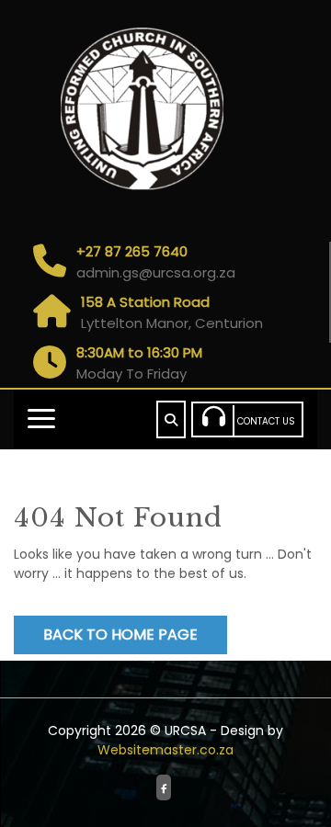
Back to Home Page (120, 634)
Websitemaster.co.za (165, 750)
